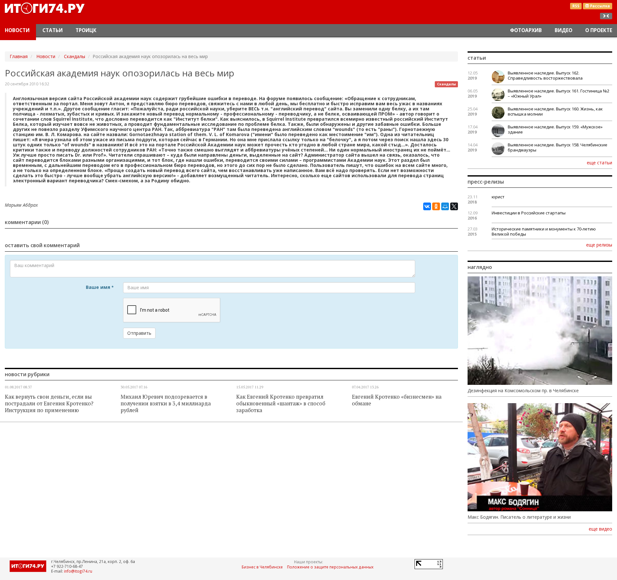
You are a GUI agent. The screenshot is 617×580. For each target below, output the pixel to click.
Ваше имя (99, 287)
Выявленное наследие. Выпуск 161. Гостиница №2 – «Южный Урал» (558, 93)
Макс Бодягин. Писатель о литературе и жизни (519, 517)
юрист (498, 197)
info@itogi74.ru (78, 571)
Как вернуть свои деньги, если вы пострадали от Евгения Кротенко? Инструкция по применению (49, 403)
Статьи (52, 30)
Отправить (139, 333)
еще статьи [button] (599, 162)
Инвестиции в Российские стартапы (529, 213)
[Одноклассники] (436, 206)
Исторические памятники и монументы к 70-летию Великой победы (544, 231)
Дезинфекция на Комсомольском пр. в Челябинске (523, 390)
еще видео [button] (600, 529)
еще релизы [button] (599, 244)
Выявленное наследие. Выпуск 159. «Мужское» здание (555, 129)
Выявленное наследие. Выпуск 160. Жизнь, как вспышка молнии (555, 111)
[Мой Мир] (445, 206)
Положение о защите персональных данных (330, 566)
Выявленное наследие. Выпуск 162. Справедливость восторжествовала (545, 75)
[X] (454, 206)
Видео (563, 30)
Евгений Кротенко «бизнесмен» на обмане (397, 400)
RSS (575, 6)
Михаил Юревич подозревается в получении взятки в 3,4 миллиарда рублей (166, 403)
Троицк (86, 30)
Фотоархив (526, 30)
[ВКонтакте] (427, 206)
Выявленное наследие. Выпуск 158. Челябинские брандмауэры (557, 147)
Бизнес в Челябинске (262, 566)
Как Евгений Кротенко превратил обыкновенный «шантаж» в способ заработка (280, 403)
